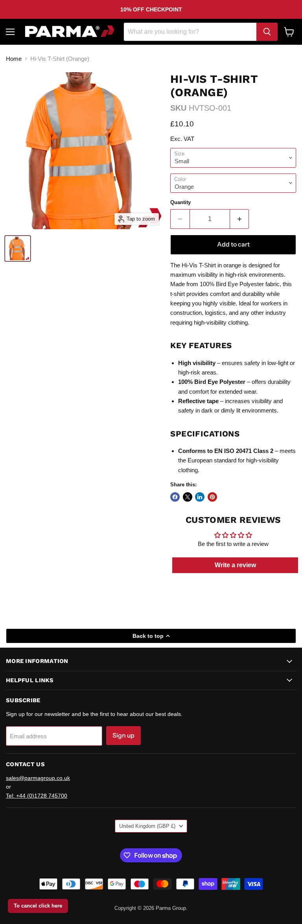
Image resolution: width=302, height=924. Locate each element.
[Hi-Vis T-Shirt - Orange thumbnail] (17, 248)
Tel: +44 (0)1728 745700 (36, 796)
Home (14, 58)
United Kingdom (147, 826)
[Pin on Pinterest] (212, 497)
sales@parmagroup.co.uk (38, 778)
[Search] (267, 32)
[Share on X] (187, 497)
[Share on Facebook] (175, 497)
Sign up (123, 735)
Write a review (235, 565)
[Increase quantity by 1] (239, 219)
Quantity (180, 202)
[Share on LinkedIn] (199, 497)
